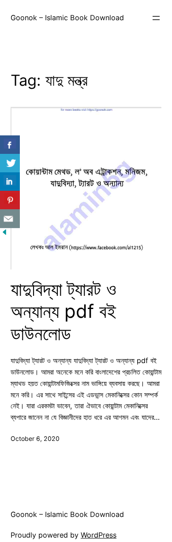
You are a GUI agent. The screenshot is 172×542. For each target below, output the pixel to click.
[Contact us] (10, 218)
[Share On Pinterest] (10, 200)
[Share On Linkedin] (10, 181)
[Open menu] (156, 18)
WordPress (98, 535)
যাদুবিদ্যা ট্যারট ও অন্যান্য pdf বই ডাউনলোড (63, 311)
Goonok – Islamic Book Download (67, 17)
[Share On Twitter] (10, 163)
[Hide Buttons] (4, 233)
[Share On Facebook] (10, 144)
